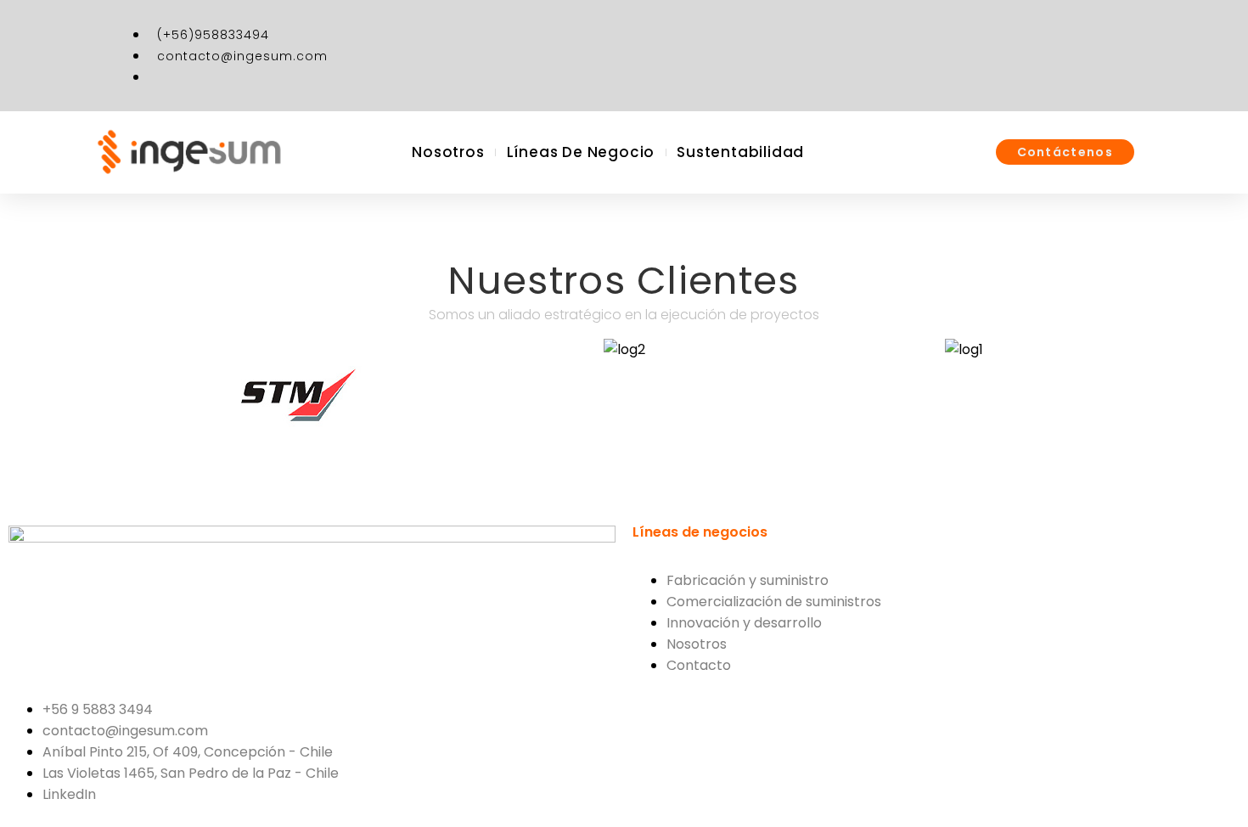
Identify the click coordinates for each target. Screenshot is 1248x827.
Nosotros (448, 152)
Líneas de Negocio (581, 152)
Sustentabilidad (740, 152)
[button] (131, 393)
